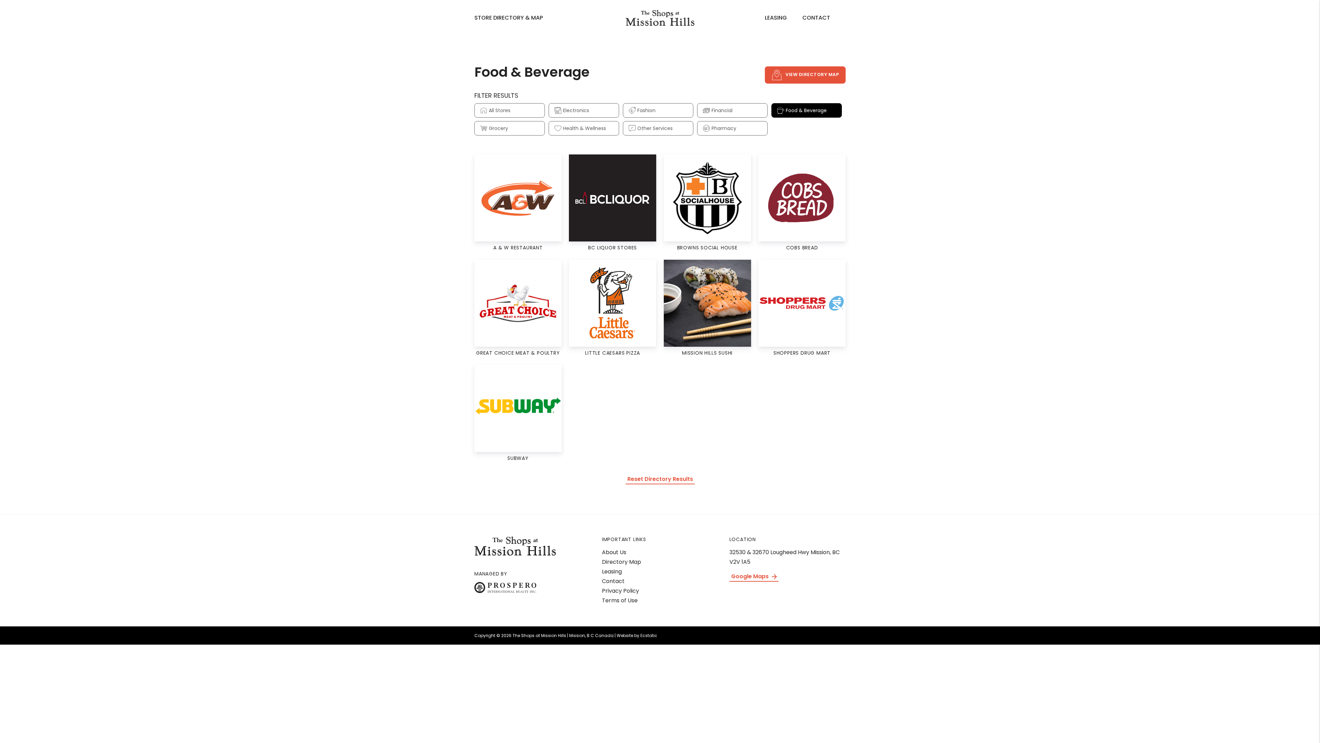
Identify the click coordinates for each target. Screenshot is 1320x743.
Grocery (498, 128)
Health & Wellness (584, 128)
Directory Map (621, 562)
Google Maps (750, 576)
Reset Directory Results (660, 479)
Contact (816, 18)
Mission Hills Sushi (707, 352)
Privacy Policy (620, 591)
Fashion (646, 110)
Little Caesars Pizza (612, 352)
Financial (722, 110)
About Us (614, 552)
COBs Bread (802, 247)
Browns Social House (707, 247)
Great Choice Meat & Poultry (518, 352)
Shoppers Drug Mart (801, 352)
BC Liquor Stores (612, 247)
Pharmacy (724, 128)
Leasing (776, 18)
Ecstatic (648, 635)
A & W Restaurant (518, 247)
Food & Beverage (806, 110)
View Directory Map (812, 74)
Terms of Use (620, 600)
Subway (518, 458)
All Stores (499, 110)
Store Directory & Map (508, 18)
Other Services (655, 128)
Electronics (576, 110)
